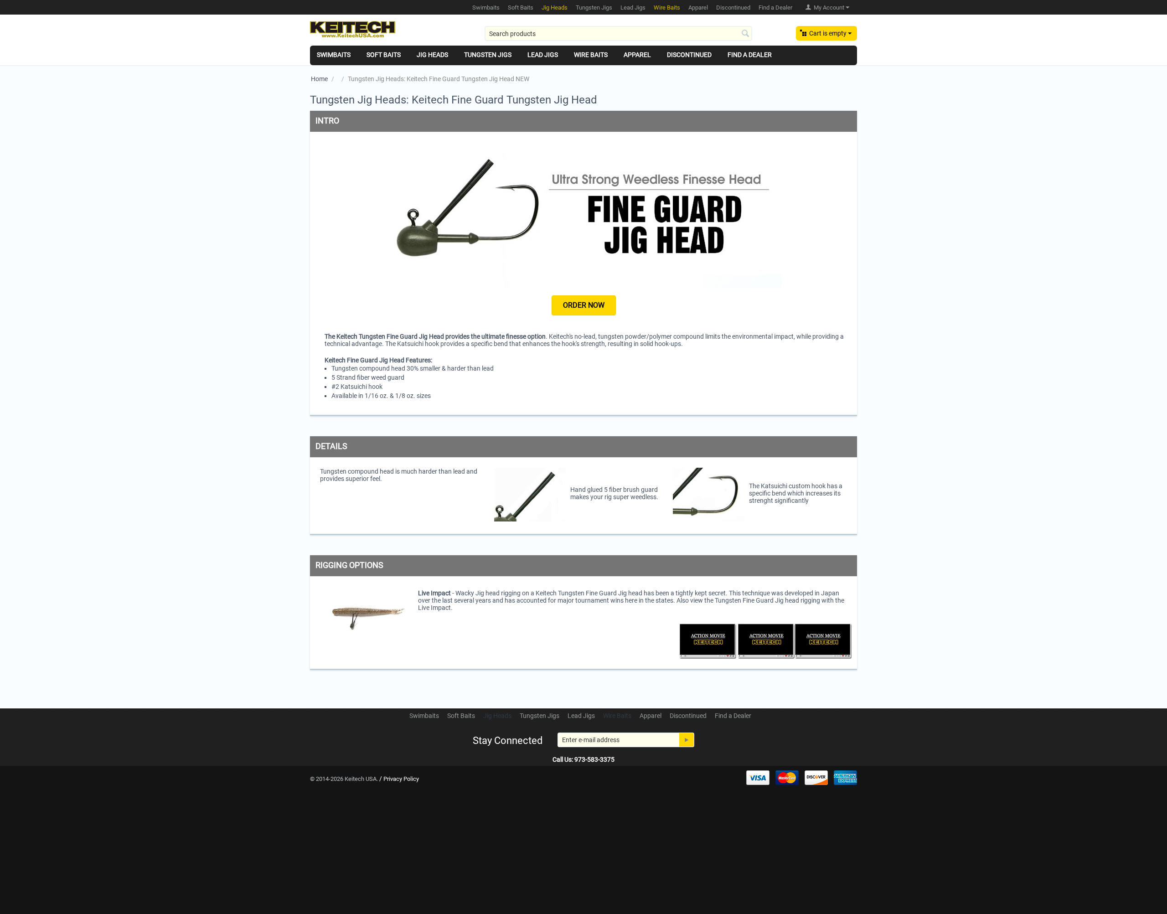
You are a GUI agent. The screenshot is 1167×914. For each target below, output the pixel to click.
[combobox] (618, 33)
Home (319, 79)
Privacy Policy (401, 778)
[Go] (686, 740)
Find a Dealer (775, 7)
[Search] (745, 34)
